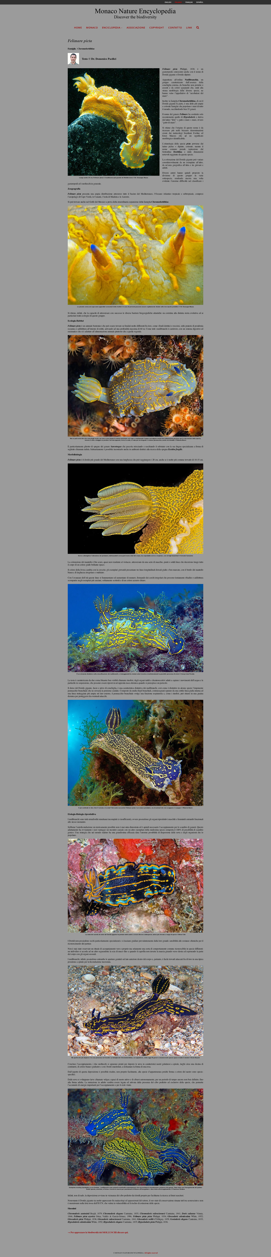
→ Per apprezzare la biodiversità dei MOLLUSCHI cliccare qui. (98, 1232)
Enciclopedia (111, 27)
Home (78, 27)
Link (189, 27)
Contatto (175, 27)
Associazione (136, 27)
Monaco (92, 27)
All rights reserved (151, 1253)
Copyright (156, 27)
